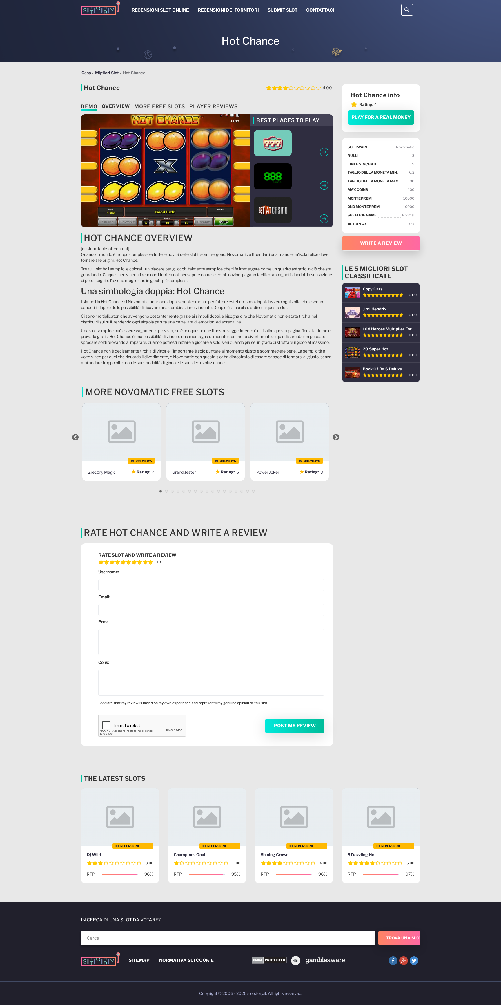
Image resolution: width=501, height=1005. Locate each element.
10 (212, 491)
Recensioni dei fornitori (228, 10)
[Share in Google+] (403, 960)
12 (224, 491)
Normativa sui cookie (186, 960)
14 (236, 491)
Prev (75, 437)
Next (336, 437)
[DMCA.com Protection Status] (269, 960)
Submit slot (282, 10)
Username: (108, 571)
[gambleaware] (325, 959)
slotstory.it (256, 993)
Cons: (103, 662)
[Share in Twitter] (414, 960)
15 (241, 491)
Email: (104, 596)
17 (253, 491)
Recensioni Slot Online (160, 10)
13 (230, 491)
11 (218, 491)
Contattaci (320, 10)
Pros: (103, 621)
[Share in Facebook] (393, 960)
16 (247, 491)
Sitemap (139, 960)
